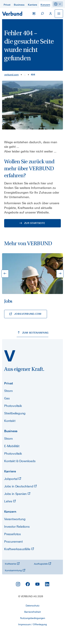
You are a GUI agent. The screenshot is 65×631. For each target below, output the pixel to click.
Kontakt (9, 421)
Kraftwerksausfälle (17, 549)
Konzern (10, 511)
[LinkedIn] (47, 584)
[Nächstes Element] (60, 274)
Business (10, 431)
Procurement (13, 541)
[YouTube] (37, 584)
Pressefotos (12, 534)
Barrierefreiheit (32, 611)
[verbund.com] (9, 355)
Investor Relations (17, 526)
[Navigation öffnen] (59, 13)
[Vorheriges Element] (5, 274)
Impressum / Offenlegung (32, 624)
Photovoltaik (13, 406)
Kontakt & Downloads (20, 461)
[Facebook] (28, 584)
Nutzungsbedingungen (32, 618)
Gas (7, 398)
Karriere (10, 471)
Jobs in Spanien (16, 494)
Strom (8, 391)
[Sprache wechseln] (34, 13)
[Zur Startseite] (12, 13)
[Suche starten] (42, 13)
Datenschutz (32, 605)
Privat (8, 383)
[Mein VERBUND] (50, 13)
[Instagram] (18, 584)
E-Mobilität (11, 446)
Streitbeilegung (14, 413)
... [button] (25, 74)
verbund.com (11, 74)
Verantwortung (14, 519)
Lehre (8, 501)
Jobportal (11, 479)
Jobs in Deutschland (19, 486)
